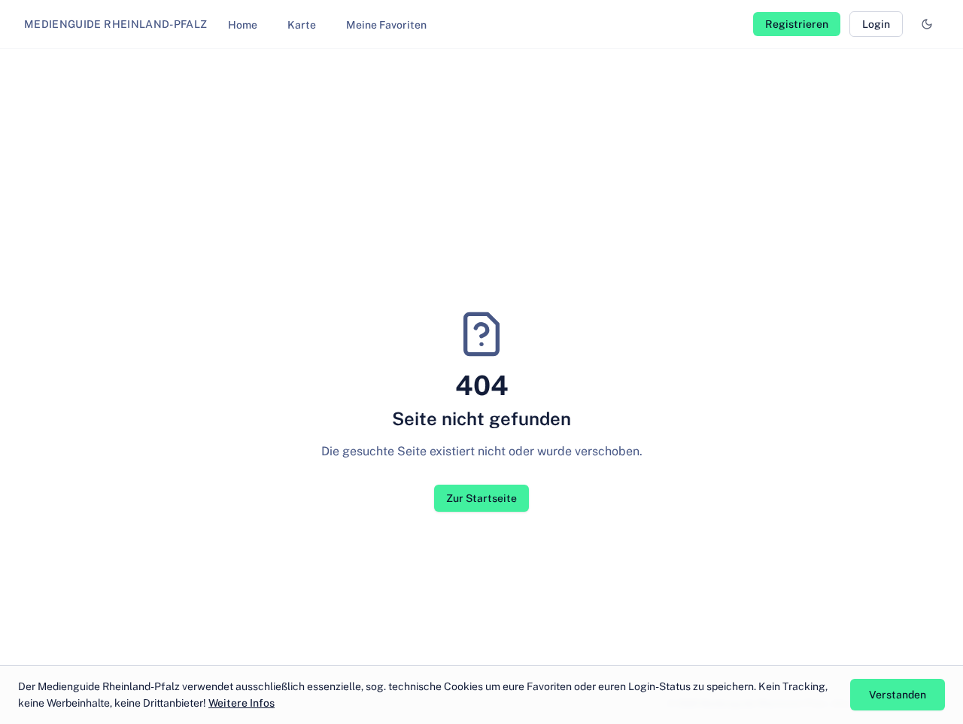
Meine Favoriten (386, 25)
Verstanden (897, 695)
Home (242, 25)
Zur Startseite (481, 498)
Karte (301, 25)
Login (876, 24)
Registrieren (796, 24)
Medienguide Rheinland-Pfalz (115, 24)
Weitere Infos (241, 703)
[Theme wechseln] (927, 24)
